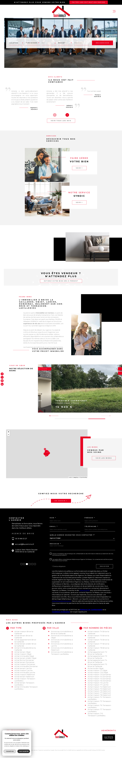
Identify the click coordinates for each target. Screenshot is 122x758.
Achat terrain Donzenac (24, 662)
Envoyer (104, 566)
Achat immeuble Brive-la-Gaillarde (25, 649)
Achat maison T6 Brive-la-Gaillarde (99, 641)
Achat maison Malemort (24, 675)
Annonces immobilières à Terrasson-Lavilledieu (62, 653)
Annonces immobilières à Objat (62, 637)
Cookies (103, 750)
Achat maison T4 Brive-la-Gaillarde (98, 632)
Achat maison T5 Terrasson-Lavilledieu (99, 702)
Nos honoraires (59, 750)
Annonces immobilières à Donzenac (62, 641)
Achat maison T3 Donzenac (99, 675)
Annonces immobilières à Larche (62, 645)
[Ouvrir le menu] (114, 11)
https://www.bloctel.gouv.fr (61, 601)
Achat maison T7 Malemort (99, 693)
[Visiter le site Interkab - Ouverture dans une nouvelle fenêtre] (108, 737)
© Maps (75, 477)
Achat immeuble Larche (24, 673)
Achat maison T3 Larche (98, 683)
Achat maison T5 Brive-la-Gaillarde (98, 637)
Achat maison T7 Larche (98, 685)
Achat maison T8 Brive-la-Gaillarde (99, 649)
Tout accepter (23, 751)
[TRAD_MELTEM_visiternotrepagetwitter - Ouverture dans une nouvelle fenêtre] (2, 377)
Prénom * (90, 517)
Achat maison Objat (22, 654)
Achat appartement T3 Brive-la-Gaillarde (97, 657)
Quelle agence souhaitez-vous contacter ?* (72, 535)
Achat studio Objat (96, 668)
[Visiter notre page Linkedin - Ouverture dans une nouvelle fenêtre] (2, 384)
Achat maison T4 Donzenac (99, 677)
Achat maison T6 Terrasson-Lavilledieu (99, 706)
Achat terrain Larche (23, 668)
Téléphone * (91, 526)
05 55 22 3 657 (23, 539)
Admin (83, 750)
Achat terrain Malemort (24, 677)
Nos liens (88, 750)
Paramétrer (10, 751)
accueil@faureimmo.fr (26, 544)
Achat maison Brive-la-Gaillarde (24, 632)
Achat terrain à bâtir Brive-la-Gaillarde (25, 645)
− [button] (8, 434)
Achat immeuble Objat (24, 656)
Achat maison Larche (23, 670)
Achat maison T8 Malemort (99, 695)
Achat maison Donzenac (24, 664)
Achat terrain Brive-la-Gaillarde (23, 637)
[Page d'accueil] (61, 11)
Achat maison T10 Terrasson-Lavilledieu (96, 715)
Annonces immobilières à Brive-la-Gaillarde (62, 632)
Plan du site (67, 750)
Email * (54, 526)
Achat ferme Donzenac (24, 660)
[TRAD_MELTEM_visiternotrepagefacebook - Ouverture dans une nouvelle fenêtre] (2, 373)
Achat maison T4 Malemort (99, 687)
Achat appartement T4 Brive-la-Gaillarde (97, 661)
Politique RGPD (96, 750)
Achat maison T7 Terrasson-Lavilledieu (99, 710)
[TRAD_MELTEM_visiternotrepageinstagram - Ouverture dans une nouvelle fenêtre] (2, 380)
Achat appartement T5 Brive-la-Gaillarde (97, 665)
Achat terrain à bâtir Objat (25, 658)
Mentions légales (75, 750)
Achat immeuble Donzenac (26, 666)
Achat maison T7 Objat (97, 670)
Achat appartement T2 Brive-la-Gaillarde (97, 653)
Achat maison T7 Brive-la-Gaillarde (99, 645)
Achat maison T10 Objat (98, 673)
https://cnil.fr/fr (84, 590)
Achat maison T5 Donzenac (99, 679)
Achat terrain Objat (22, 652)
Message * (55, 543)
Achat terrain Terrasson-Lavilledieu (24, 684)
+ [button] (8, 432)
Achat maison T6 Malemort (99, 691)
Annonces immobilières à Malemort (62, 649)
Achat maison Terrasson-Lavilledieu (25, 680)
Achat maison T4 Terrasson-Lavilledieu (99, 698)
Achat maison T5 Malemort (99, 689)
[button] (67, 115)
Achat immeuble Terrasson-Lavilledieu (26, 688)
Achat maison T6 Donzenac (99, 681)
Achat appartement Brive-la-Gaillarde (25, 641)
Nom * (53, 517)
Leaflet (70, 477)
